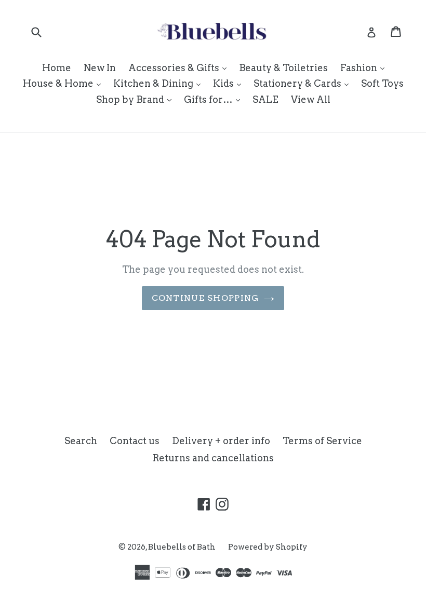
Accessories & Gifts (180, 67)
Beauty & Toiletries (283, 67)
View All (310, 99)
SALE (265, 99)
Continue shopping (205, 298)
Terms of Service (322, 440)
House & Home (64, 83)
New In (100, 67)
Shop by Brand (136, 99)
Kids (229, 83)
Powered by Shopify (268, 547)
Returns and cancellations (213, 457)
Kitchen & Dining (159, 83)
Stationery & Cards (304, 83)
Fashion (365, 67)
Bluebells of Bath (182, 547)
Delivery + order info (221, 440)
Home (56, 67)
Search (80, 440)
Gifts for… (214, 99)
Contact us (134, 440)
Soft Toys (382, 83)
